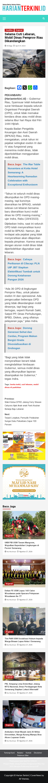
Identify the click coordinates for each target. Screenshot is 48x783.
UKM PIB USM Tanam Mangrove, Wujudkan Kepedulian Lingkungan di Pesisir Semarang (22, 545)
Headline (9, 30)
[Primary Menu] (5, 18)
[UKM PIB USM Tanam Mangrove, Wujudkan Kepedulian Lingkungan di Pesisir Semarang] (24, 525)
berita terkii (15, 384)
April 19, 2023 (20, 46)
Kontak (28, 753)
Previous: (23, 404)
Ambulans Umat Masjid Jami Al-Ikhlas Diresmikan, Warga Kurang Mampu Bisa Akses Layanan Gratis (23, 735)
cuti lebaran (27, 384)
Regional (19, 30)
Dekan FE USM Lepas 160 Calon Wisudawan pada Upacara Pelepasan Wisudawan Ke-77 (22, 593)
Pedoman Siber (23, 755)
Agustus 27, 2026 (25, 552)
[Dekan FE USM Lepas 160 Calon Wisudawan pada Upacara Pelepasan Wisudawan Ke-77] (24, 573)
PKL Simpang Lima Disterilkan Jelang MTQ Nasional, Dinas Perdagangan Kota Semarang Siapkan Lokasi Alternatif (23, 687)
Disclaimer (38, 753)
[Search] (43, 18)
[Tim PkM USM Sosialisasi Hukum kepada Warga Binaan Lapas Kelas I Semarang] (24, 621)
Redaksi (20, 753)
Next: (22, 419)
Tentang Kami (9, 753)
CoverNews (35, 775)
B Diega (9, 46)
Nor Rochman (11, 552)
